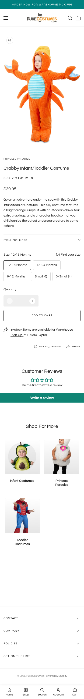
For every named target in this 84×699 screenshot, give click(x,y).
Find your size (70, 254)
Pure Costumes (35, 676)
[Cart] (78, 18)
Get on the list (17, 656)
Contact (11, 618)
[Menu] (6, 18)
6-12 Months (16, 276)
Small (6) (41, 276)
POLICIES (11, 643)
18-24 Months (47, 265)
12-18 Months (17, 265)
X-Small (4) (63, 276)
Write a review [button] (42, 398)
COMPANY (11, 630)
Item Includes (16, 240)
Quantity (10, 289)
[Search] (70, 18)
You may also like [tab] (42, 581)
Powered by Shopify (56, 676)
